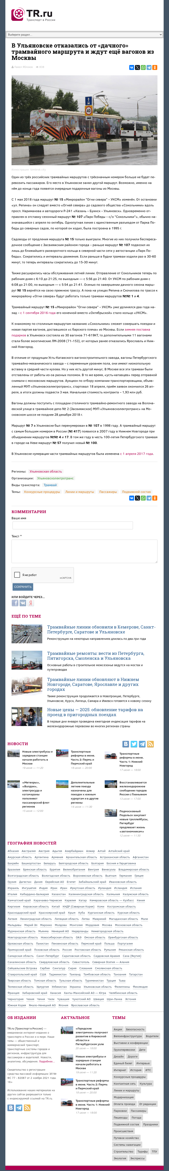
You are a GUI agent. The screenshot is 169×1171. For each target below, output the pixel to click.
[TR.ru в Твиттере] (134, 745)
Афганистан (141, 857)
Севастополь (80, 962)
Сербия (45, 968)
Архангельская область (81, 857)
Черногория (15, 999)
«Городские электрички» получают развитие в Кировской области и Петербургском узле (92, 1036)
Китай (56, 906)
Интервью (143, 1063)
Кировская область (36, 906)
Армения (57, 857)
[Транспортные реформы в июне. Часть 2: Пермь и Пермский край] (67, 1085)
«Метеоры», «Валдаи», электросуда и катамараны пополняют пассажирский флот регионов (35, 794)
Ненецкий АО (60, 931)
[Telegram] (149, 67)
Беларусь (50, 863)
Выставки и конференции (131, 1043)
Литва (86, 919)
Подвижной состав (136, 491)
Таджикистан (58, 974)
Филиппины (122, 987)
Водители (152, 1036)
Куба (81, 912)
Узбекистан (59, 987)
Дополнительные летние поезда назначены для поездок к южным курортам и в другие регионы (85, 792)
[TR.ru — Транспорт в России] (33, 21)
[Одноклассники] (154, 67)
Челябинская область (123, 993)
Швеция (98, 999)
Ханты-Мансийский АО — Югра (85, 993)
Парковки (120, 1111)
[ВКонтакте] (131, 67)
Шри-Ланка (114, 999)
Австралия (29, 851)
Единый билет (123, 1063)
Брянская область (35, 869)
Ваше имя (19, 518)
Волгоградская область (23, 875)
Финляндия (140, 987)
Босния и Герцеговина (121, 863)
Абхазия (13, 851)
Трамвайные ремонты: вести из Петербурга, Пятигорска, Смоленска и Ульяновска (95, 655)
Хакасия (55, 993)
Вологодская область (56, 875)
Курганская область (101, 912)
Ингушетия (29, 888)
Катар (83, 900)
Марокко (46, 925)
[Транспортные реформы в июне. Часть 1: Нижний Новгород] (67, 1105)
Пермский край (91, 943)
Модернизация (124, 1097)
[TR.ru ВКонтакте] (125, 745)
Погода (136, 1117)
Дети (142, 1049)
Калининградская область (86, 894)
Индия (43, 888)
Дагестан (25, 882)
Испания (136, 888)
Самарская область (21, 956)
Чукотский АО (81, 999)
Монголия (76, 925)
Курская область (128, 912)
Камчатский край (19, 900)
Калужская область (136, 894)
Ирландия (104, 888)
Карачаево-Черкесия (48, 900)
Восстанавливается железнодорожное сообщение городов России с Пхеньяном (133, 788)
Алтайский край (119, 851)
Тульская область (70, 980)
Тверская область (19, 980)
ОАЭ (78, 937)
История (135, 1070)
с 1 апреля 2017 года (136, 453)
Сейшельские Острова (22, 968)
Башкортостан (31, 863)
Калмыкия (113, 894)
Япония (63, 1005)
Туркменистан (94, 980)
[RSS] (150, 745)
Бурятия (55, 869)
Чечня (41, 999)
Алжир (90, 851)
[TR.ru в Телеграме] (142, 745)
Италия (12, 894)
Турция (111, 980)
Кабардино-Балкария (34, 894)
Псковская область (47, 949)
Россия (67, 949)
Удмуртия (42, 987)
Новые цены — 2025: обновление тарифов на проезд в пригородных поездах (95, 712)
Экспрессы (137, 1158)
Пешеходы (121, 1117)
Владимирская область (134, 869)
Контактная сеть (125, 1083)
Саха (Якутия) (132, 956)
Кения (141, 900)
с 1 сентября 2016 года (38, 312)
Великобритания (74, 869)
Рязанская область (131, 949)
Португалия (125, 943)
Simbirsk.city (38, 169)
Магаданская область (123, 919)
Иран (63, 888)
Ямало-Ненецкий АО (42, 1005)
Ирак (53, 888)
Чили (51, 999)
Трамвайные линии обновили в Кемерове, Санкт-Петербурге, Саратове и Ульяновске (101, 629)
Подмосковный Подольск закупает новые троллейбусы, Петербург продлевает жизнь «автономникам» (134, 821)
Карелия (70, 900)
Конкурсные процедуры (42, 491)
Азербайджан (74, 851)
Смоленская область (108, 968)
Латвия (12, 919)
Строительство (123, 1151)
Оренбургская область (123, 937)
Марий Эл (30, 925)
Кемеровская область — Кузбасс (112, 900)
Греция (139, 875)
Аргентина (42, 857)
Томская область (45, 980)
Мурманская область (21, 931)
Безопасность (135, 1029)
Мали (144, 919)
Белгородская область (73, 863)
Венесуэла (109, 869)
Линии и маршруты (79, 491)
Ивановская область (123, 882)
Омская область (94, 937)
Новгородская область (23, 937)
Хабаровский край (34, 993)
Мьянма (43, 931)
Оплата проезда (124, 1104)
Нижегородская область (107, 931)
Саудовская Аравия (107, 956)
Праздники (150, 1124)
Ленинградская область (36, 919)
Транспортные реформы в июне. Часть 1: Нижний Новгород (132, 760)
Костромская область (121, 906)
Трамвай (50, 485)
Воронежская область (87, 875)
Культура (146, 1083)
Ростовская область (88, 949)
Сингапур (59, 968)
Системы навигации (127, 1145)
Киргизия (14, 906)
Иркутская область (82, 888)
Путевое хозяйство (126, 1138)
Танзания (120, 974)
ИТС (148, 1070)
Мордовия (92, 925)
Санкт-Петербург (47, 956)
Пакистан (42, 943)
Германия (125, 875)
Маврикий (99, 919)
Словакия (85, 968)
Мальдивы (14, 925)
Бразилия (14, 869)
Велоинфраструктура (128, 1036)
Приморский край (19, 949)
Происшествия (123, 1131)
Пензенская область (65, 943)
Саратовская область (76, 956)
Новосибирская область (57, 937)
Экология (120, 1158)
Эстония (130, 999)
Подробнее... (47, 1061)
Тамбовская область (97, 974)
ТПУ (154, 1151)
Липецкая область (67, 919)
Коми (100, 906)
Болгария (97, 863)
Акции (118, 1029)
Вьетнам (110, 875)
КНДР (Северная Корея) (78, 906)
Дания (38, 882)
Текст (17, 536)
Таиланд (75, 974)
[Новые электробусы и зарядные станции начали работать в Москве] (67, 1061)
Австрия (44, 851)
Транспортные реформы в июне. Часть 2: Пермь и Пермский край (83, 757)
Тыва (122, 980)
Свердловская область (54, 962)
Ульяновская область (46, 471)
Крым (71, 912)
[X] (137, 67)
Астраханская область (115, 857)
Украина (75, 987)
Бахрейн (13, 863)
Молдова (61, 925)
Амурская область (20, 857)
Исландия (120, 888)
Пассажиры (108, 491)
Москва (107, 925)
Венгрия (93, 869)
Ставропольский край (22, 974)
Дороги (132, 1056)
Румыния (110, 949)
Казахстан (59, 894)
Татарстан (136, 974)
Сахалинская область (22, 962)
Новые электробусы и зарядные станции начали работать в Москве (37, 757)
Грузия (12, 882)
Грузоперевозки (124, 1049)
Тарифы (142, 1151)
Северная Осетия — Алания (110, 962)
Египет (71, 882)
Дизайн (119, 1056)
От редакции (147, 1104)
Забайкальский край (92, 882)
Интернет (120, 1070)
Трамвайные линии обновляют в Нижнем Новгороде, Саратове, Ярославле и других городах (93, 684)
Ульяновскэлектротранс (55, 478)
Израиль (13, 888)
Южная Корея (17, 1005)
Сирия (72, 968)
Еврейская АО (54, 882)
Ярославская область (85, 1005)
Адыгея (57, 851)
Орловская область (20, 943)
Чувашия (63, 999)
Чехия (30, 999)
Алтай (102, 851)
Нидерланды (80, 931)
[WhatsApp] (143, 67)
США (43, 974)
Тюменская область (21, 987)
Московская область (128, 925)
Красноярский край (52, 912)
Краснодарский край (22, 912)
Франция (13, 993)
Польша (109, 943)
